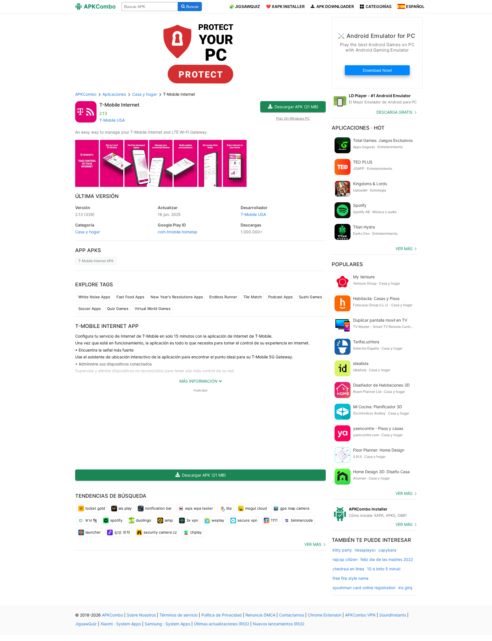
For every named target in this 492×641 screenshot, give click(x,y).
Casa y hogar (87, 231)
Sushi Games (310, 297)
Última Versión (96, 196)
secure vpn (247, 520)
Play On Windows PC (293, 118)
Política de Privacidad (221, 615)
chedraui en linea (348, 568)
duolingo (143, 520)
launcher (93, 532)
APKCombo (85, 94)
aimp (169, 520)
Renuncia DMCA (260, 615)
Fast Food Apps (130, 297)
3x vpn (192, 520)
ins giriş (405, 587)
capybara (387, 550)
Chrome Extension (324, 615)
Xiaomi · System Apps (121, 623)
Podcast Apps (280, 297)
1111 (274, 520)
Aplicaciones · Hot (358, 128)
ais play (125, 508)
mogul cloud (256, 508)
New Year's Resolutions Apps (177, 297)
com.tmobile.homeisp (177, 231)
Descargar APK (296, 106)
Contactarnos (291, 615)
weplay (218, 520)
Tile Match (252, 297)
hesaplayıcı (365, 550)
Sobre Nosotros (141, 615)
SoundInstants (392, 615)
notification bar (158, 508)
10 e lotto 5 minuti (383, 568)
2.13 (85, 214)
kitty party (342, 550)
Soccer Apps (89, 308)
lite (229, 508)
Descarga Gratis (394, 112)
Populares (347, 264)
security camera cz (160, 532)
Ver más (312, 544)
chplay (196, 532)
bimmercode (302, 520)
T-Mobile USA (112, 120)
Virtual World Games (153, 308)
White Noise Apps (94, 297)
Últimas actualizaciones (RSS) (221, 623)
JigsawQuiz (86, 623)
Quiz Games (117, 308)
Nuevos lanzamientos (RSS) (278, 623)
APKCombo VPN (360, 615)
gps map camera (294, 508)
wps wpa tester (199, 508)
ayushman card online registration (364, 587)
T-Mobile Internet (119, 105)
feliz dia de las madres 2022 (386, 559)
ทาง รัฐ (91, 520)
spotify (116, 520)
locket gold (95, 508)
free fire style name (350, 578)
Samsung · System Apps (167, 623)
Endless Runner (223, 297)
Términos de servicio (178, 615)
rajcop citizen (345, 559)
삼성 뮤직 (122, 532)
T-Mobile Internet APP (107, 326)
